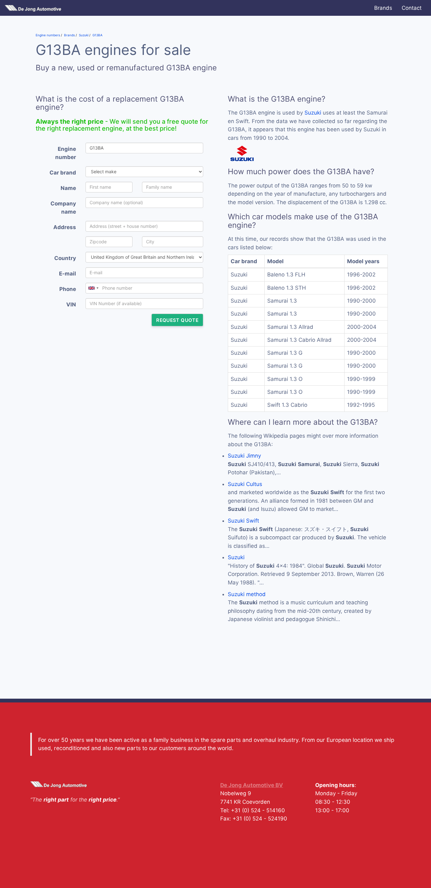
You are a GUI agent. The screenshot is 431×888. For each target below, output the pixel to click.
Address (64, 227)
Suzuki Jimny (244, 456)
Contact (412, 8)
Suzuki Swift (243, 521)
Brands (383, 8)
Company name (63, 207)
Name (68, 188)
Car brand (63, 172)
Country (65, 258)
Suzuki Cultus (245, 484)
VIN (71, 304)
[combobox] (93, 288)
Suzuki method (247, 594)
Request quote (177, 320)
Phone (67, 289)
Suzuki (312, 113)
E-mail (67, 273)
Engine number (65, 153)
